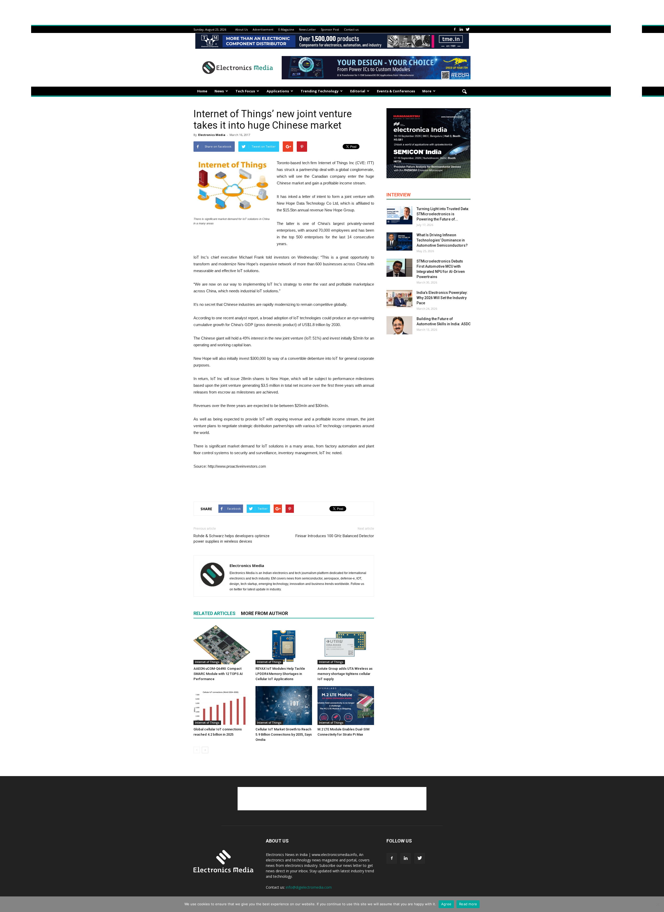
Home (202, 91)
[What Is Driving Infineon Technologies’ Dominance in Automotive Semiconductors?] (399, 241)
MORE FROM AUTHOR (264, 613)
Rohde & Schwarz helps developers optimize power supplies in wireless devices (231, 539)
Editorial (357, 91)
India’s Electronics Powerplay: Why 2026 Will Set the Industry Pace (442, 298)
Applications (278, 91)
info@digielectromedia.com (309, 887)
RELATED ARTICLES (214, 613)
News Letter (307, 29)
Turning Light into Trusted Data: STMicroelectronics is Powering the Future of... (443, 214)
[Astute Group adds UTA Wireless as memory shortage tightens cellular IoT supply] (345, 644)
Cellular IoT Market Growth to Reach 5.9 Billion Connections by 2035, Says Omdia (283, 734)
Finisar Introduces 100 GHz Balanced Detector (334, 536)
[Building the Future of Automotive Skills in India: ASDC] (399, 325)
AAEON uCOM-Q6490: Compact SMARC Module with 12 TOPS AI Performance (218, 674)
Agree (446, 904)
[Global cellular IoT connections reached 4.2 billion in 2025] (221, 705)
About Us (241, 29)
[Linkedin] (461, 29)
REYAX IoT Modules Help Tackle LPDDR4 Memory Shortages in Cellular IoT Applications (280, 674)
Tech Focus (245, 91)
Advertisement (263, 29)
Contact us (351, 29)
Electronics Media (211, 135)
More (426, 91)
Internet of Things (207, 662)
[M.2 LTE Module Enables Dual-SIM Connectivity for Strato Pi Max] (345, 705)
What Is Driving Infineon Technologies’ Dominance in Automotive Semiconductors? (442, 240)
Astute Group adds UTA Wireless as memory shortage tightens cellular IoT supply (344, 674)
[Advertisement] (283, 484)
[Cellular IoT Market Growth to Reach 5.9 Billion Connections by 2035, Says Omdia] (283, 705)
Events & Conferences (396, 91)
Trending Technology (319, 91)
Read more (468, 904)
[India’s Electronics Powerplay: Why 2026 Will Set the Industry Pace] (399, 299)
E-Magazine (286, 29)
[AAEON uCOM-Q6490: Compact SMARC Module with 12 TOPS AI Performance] (221, 644)
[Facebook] (455, 29)
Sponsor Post (330, 29)
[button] (464, 92)
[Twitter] (468, 29)
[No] (657, 904)
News (219, 91)
